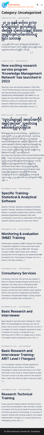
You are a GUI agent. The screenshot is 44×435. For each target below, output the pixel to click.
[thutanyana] (18, 5)
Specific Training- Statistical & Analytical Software (19, 197)
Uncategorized (24, 18)
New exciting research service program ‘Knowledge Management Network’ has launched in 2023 (22, 73)
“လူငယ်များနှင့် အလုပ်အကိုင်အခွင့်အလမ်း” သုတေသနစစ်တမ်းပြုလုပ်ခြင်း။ (22, 123)
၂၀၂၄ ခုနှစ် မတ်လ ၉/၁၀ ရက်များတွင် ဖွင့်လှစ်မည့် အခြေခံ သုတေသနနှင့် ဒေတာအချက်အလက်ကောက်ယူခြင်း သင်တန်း (22, 30)
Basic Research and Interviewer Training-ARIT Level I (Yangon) (18, 355)
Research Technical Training (17, 396)
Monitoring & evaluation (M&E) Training (20, 236)
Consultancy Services (19, 273)
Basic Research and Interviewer (17, 313)
